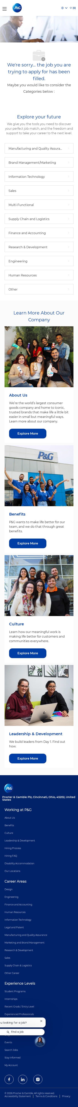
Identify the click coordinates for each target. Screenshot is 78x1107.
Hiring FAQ (11, 855)
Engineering (11, 896)
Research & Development (19, 950)
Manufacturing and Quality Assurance (26, 935)
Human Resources (15, 912)
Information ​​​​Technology (18, 919)
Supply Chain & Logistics (18, 965)
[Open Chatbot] (40, 1041)
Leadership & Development (20, 840)
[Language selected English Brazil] (64, 8)
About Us (10, 817)
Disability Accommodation (19, 863)
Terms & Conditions (46, 1096)
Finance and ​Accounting (18, 904)
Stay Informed (12, 1057)
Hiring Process (13, 848)
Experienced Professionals (19, 1014)
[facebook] (9, 1079)
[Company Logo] (17, 8)
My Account (11, 1065)
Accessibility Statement (18, 1096)
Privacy (66, 1096)
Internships (11, 999)
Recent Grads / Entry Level (19, 1006)
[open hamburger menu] (4, 8)
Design (8, 889)
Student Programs (15, 991)
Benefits (9, 825)
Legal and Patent (14, 927)
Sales (7, 957)
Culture (9, 833)
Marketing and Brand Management (24, 942)
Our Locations (12, 871)
